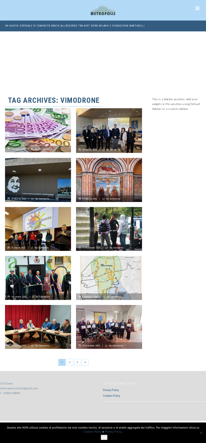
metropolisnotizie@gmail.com (19, 388)
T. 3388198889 (10, 393)
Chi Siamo (6, 383)
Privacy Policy (111, 390)
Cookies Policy (111, 395)
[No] (201, 433)
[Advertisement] (103, 61)
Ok (104, 437)
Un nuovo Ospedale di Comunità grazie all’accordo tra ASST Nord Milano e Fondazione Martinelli (75, 25)
